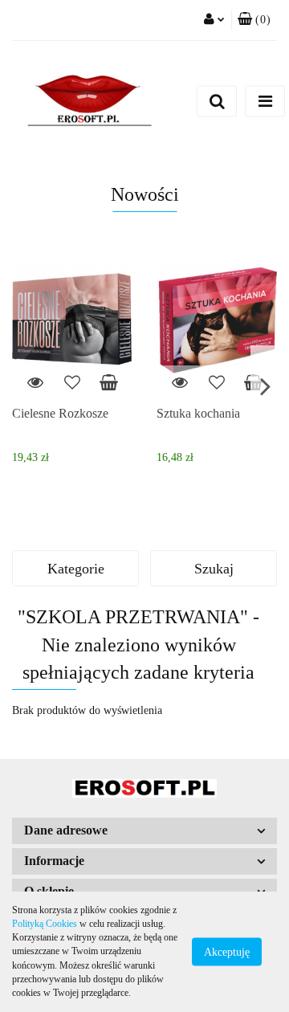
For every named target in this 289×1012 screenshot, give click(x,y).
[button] (254, 20)
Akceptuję (227, 952)
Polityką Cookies (44, 923)
